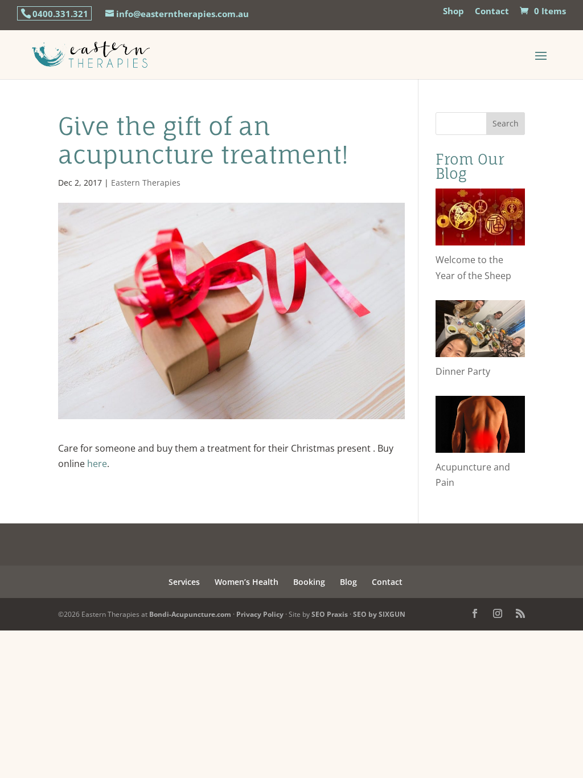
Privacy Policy (260, 614)
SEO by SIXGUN (379, 614)
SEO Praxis (329, 614)
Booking (309, 581)
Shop (453, 12)
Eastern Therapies (145, 182)
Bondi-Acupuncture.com (190, 614)
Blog (348, 581)
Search (505, 123)
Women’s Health (246, 581)
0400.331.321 (60, 13)
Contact (492, 12)
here (97, 463)
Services (184, 581)
